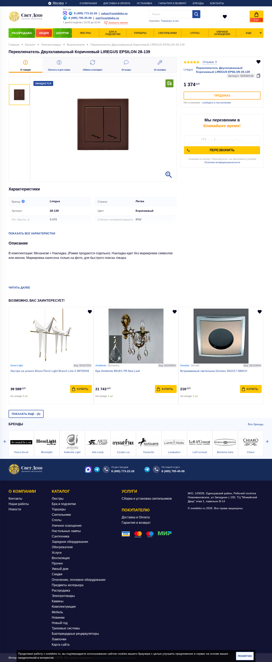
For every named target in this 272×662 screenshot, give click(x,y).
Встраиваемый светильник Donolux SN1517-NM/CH (213, 370)
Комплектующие (64, 606)
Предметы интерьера (67, 585)
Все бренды (255, 424)
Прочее (57, 563)
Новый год (60, 623)
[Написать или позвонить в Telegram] (70, 13)
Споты (57, 520)
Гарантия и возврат (136, 522)
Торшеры (59, 509)
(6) (26, 413)
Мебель (57, 612)
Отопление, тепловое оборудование (79, 579)
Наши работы (19, 504)
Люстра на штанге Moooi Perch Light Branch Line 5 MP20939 (49, 370)
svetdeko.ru (53, 653)
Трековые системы (66, 628)
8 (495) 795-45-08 (173, 471)
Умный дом (60, 568)
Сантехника (60, 536)
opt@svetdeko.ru (107, 17)
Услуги (57, 552)
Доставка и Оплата (136, 517)
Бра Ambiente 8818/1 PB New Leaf (117, 370)
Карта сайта (60, 644)
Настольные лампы (66, 531)
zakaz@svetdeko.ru (114, 13)
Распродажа (61, 590)
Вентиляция (61, 558)
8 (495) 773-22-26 (122, 471)
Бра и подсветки (64, 504)
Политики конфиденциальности (222, 162)
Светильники (61, 514)
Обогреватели (62, 547)
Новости (15, 509)
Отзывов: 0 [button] (210, 61)
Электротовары (63, 596)
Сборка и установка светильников (147, 498)
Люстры (58, 498)
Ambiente (100, 365)
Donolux (185, 365)
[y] (196, 14)
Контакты (15, 498)
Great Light (16, 365)
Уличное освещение (67, 525)
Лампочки (59, 639)
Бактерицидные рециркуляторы (75, 633)
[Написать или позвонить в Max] (65, 13)
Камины (58, 601)
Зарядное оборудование (70, 541)
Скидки (57, 574)
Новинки (58, 617)
